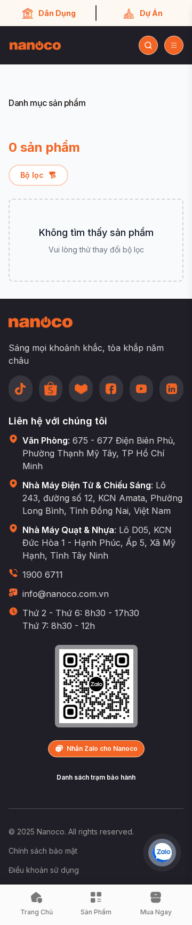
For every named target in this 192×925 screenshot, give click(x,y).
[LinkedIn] (171, 388)
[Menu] (173, 45)
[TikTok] (21, 388)
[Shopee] (51, 388)
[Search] (148, 45)
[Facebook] (111, 388)
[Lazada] (81, 388)
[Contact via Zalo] (162, 852)
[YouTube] (142, 388)
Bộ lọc (32, 174)
